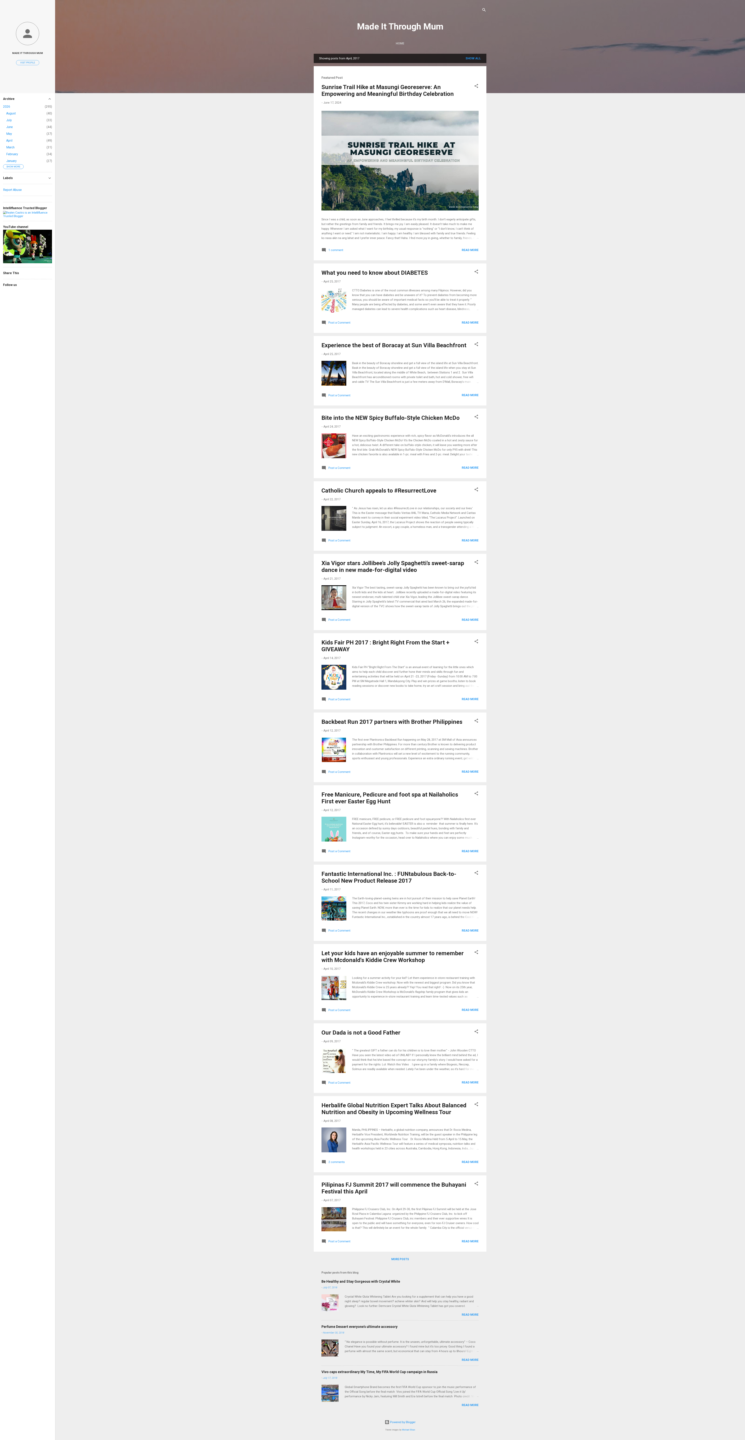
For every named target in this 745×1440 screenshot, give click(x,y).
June (9, 127)
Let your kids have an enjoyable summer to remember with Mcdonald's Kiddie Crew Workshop (392, 956)
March (10, 147)
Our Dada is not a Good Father (360, 1032)
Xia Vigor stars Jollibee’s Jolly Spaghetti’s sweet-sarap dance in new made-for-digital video (392, 566)
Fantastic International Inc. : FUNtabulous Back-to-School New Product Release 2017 (388, 877)
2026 (6, 106)
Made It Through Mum (400, 26)
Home (400, 43)
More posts (400, 1259)
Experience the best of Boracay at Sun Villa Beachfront (393, 345)
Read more (470, 250)
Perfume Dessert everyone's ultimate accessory (359, 1327)
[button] (476, 87)
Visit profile (27, 62)
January (11, 161)
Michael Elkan (408, 1430)
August (11, 113)
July (9, 120)
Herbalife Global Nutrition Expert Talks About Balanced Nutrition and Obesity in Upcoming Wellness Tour (393, 1108)
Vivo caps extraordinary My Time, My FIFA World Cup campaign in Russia (379, 1372)
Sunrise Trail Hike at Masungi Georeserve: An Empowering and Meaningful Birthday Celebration (387, 90)
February (12, 154)
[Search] (484, 10)
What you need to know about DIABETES (374, 272)
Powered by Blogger (402, 1422)
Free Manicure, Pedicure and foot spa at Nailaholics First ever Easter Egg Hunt (389, 798)
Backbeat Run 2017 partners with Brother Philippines (391, 721)
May (9, 134)
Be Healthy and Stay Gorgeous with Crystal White (360, 1281)
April (9, 140)
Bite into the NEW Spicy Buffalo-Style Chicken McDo (390, 417)
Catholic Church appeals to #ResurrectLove (378, 490)
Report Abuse (12, 190)
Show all (473, 58)
